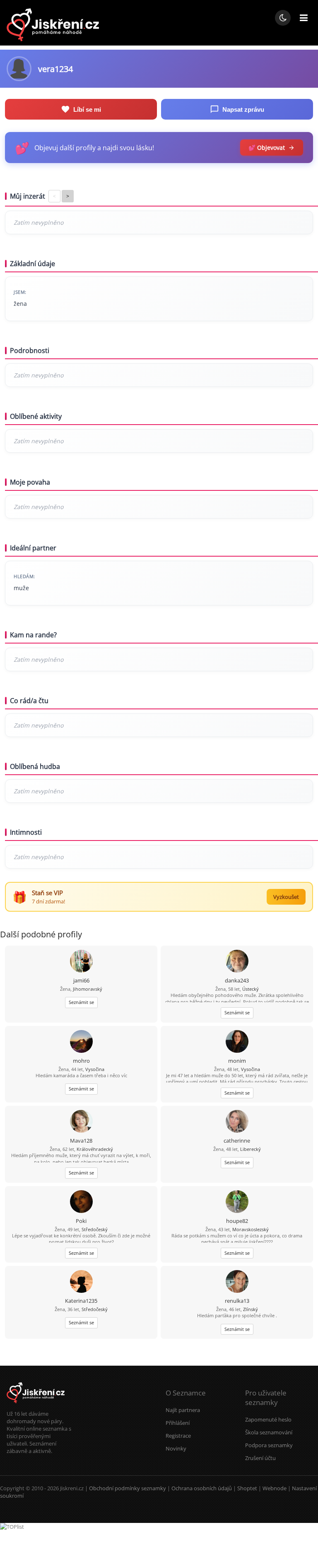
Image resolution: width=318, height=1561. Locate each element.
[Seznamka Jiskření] (36, 1406)
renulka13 (237, 1300)
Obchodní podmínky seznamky (127, 1488)
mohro (81, 1060)
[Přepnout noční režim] (283, 18)
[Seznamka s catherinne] (237, 1122)
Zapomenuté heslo (268, 1419)
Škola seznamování (268, 1432)
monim (237, 1060)
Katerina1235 (81, 1300)
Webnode (275, 1488)
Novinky (176, 1448)
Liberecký (250, 1149)
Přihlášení (178, 1423)
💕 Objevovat (266, 147)
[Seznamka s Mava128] (81, 1122)
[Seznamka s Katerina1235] (81, 1282)
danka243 (237, 980)
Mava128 (81, 1140)
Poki (81, 1221)
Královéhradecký (95, 1149)
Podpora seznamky (269, 1445)
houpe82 (237, 1221)
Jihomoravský (87, 989)
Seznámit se (81, 1002)
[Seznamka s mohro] (81, 1042)
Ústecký (250, 989)
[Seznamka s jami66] (81, 962)
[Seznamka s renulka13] (237, 1282)
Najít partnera (183, 1410)
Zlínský (250, 1309)
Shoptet (247, 1488)
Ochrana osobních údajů (201, 1488)
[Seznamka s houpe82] (237, 1202)
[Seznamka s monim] (237, 1042)
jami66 (81, 980)
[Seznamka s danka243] (237, 962)
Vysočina (94, 1069)
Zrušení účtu (260, 1458)
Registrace (178, 1435)
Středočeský (95, 1229)
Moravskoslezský (250, 1229)
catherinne (237, 1140)
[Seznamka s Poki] (81, 1202)
